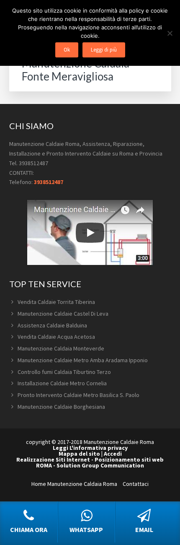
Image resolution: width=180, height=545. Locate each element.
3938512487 (48, 182)
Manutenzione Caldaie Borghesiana (61, 406)
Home (38, 484)
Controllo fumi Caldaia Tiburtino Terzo (64, 372)
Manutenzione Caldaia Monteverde (61, 348)
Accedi (113, 453)
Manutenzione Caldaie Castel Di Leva (63, 313)
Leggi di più (104, 49)
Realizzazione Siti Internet (53, 459)
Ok (67, 49)
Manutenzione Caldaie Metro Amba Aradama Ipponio (83, 360)
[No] (169, 33)
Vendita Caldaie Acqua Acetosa (56, 336)
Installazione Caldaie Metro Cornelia (62, 383)
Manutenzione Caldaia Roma (82, 484)
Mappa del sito (79, 453)
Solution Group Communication (100, 465)
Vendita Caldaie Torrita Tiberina (56, 302)
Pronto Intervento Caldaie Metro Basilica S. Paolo (78, 395)
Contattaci (136, 484)
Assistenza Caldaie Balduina (52, 325)
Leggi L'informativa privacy (90, 448)
